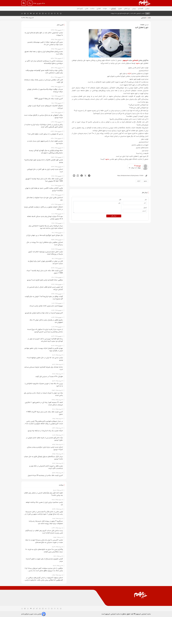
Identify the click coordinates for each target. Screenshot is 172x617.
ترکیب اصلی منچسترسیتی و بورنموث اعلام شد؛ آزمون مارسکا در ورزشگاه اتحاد (45, 253)
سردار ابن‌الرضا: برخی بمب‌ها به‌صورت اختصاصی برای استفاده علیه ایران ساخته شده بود (46, 227)
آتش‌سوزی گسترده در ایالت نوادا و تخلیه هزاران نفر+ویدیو (44, 313)
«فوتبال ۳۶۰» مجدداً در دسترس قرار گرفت (49, 376)
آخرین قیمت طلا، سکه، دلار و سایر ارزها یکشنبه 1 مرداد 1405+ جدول (45, 271)
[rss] (31, 13)
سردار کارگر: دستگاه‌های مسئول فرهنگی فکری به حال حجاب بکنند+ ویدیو (43, 457)
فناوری (120, 9)
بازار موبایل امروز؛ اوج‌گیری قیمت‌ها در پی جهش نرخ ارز (44, 235)
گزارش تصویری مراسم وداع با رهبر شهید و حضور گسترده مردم (44, 560)
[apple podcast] (25, 13)
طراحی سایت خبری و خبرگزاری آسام (31, 614)
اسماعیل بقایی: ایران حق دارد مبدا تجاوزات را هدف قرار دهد (44, 198)
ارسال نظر (113, 216)
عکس (86, 9)
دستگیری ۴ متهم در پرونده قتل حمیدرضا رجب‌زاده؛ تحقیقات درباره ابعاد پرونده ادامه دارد (46, 522)
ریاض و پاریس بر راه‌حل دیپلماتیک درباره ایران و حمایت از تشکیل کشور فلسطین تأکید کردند (43, 125)
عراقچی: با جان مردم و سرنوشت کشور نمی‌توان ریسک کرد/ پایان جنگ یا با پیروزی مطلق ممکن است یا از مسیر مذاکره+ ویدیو (44, 569)
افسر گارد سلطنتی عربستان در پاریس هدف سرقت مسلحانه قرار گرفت (43, 81)
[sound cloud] (46, 13)
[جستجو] (23, 3)
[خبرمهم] (145, 3)
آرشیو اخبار (80, 9)
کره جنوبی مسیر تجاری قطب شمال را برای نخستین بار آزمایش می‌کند (45, 288)
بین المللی (127, 9)
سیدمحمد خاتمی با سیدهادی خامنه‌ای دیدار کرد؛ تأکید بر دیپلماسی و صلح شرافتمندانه (44, 62)
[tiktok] (34, 13)
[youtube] (52, 13)
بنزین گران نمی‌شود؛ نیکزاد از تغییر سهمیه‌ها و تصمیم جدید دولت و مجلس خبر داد (45, 43)
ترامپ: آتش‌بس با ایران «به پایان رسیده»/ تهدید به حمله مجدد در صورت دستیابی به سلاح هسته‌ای (44, 541)
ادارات (129, 73)
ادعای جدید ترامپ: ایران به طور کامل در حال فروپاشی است (45, 170)
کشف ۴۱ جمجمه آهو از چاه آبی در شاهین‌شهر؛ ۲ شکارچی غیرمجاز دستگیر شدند (44, 403)
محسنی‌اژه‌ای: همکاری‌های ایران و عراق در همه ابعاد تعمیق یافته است (44, 52)
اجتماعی (113, 8)
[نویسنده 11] (145, 167)
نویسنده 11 (137, 166)
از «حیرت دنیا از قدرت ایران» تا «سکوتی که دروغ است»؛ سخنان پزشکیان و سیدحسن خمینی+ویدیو (45, 330)
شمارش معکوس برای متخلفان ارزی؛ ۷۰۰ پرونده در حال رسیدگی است (45, 243)
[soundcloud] (46, 608)
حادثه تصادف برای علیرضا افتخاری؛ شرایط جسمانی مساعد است (43, 368)
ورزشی (134, 9)
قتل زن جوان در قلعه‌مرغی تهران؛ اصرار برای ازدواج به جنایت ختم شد (45, 262)
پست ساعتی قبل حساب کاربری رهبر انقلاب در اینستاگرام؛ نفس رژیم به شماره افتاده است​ (44, 531)
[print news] (74, 175)
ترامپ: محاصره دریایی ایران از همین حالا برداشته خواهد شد (44, 503)
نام (146, 200)
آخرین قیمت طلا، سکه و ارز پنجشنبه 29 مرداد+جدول (45, 475)
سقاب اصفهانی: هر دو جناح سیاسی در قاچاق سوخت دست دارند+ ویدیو (43, 116)
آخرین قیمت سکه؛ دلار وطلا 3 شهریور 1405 (48, 99)
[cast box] (28, 13)
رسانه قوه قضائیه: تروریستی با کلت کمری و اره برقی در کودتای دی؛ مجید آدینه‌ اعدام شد (45, 340)
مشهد (138, 63)
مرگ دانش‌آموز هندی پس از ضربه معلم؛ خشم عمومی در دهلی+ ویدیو (44, 439)
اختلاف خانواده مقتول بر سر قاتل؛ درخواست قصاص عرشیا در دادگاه (43, 208)
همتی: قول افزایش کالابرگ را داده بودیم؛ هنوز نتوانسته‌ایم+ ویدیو (43, 161)
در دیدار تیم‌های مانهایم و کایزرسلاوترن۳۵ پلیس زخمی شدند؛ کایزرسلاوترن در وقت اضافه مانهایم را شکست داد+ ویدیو (44, 422)
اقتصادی (140, 9)
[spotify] (40, 13)
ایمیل (145, 208)
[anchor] (22, 13)
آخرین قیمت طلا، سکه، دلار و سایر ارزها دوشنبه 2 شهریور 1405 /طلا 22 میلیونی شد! (44, 180)
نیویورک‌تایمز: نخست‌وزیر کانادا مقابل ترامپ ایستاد (46, 306)
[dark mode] (30, 3)
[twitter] (85, 175)
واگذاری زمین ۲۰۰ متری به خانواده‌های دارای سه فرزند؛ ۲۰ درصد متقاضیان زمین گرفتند (44, 550)
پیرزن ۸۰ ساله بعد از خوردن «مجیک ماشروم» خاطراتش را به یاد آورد (44, 384)
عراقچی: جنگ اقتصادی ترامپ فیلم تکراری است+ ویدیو (45, 280)
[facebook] (61, 13)
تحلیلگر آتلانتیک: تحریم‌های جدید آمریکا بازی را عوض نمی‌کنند (45, 107)
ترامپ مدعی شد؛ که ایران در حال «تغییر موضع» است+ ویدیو (45, 359)
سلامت (92, 9)
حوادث (105, 9)
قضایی (99, 9)
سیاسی (147, 9)
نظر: (120, 200)
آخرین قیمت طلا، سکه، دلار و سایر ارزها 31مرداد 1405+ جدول (44, 413)
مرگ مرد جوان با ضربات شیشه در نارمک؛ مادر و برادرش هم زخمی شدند (43, 394)
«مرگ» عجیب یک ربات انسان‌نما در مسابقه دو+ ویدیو (45, 431)
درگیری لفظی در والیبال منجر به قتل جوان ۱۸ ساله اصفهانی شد (46, 321)
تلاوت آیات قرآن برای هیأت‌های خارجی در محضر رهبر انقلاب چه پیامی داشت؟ (43, 494)
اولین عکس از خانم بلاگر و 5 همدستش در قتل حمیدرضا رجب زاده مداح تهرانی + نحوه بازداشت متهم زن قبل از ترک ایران (43, 513)
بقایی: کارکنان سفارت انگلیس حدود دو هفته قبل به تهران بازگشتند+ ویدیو (44, 189)
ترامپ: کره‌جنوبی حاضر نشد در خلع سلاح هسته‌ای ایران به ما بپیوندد (127, 13)
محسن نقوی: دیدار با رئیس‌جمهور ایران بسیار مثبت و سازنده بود (45, 142)
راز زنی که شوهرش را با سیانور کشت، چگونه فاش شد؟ (45, 134)
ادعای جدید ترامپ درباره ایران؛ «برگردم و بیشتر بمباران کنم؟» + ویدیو (45, 448)
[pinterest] (55, 13)
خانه (149, 18)
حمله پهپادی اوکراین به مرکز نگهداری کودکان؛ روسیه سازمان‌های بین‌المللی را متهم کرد (46, 151)
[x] (58, 13)
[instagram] (43, 13)
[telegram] (37, 13)
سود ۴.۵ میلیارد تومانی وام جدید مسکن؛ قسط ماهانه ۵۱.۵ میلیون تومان (45, 217)
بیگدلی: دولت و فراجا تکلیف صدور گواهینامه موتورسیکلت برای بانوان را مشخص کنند (44, 71)
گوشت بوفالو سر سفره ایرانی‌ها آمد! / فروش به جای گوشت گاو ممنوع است (44, 297)
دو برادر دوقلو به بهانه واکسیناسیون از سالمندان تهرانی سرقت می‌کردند (45, 90)
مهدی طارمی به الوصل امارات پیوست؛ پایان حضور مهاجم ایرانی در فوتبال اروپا (44, 349)
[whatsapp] (78, 175)
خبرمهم (125, 60)
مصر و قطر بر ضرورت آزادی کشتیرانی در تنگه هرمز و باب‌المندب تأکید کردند (46, 467)
